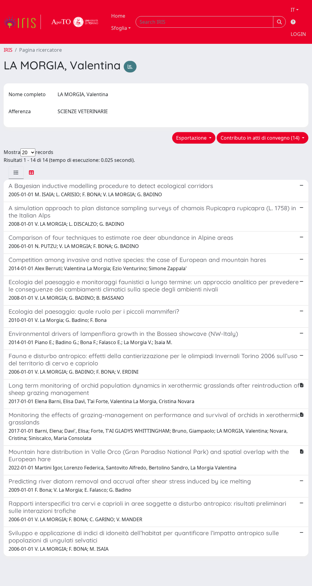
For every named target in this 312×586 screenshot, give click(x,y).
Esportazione (192, 137)
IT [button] (293, 9)
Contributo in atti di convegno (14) (261, 137)
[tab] (16, 172)
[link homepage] (22, 22)
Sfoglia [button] (119, 28)
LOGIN (298, 34)
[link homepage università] (75, 22)
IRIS (8, 50)
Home (118, 15)
